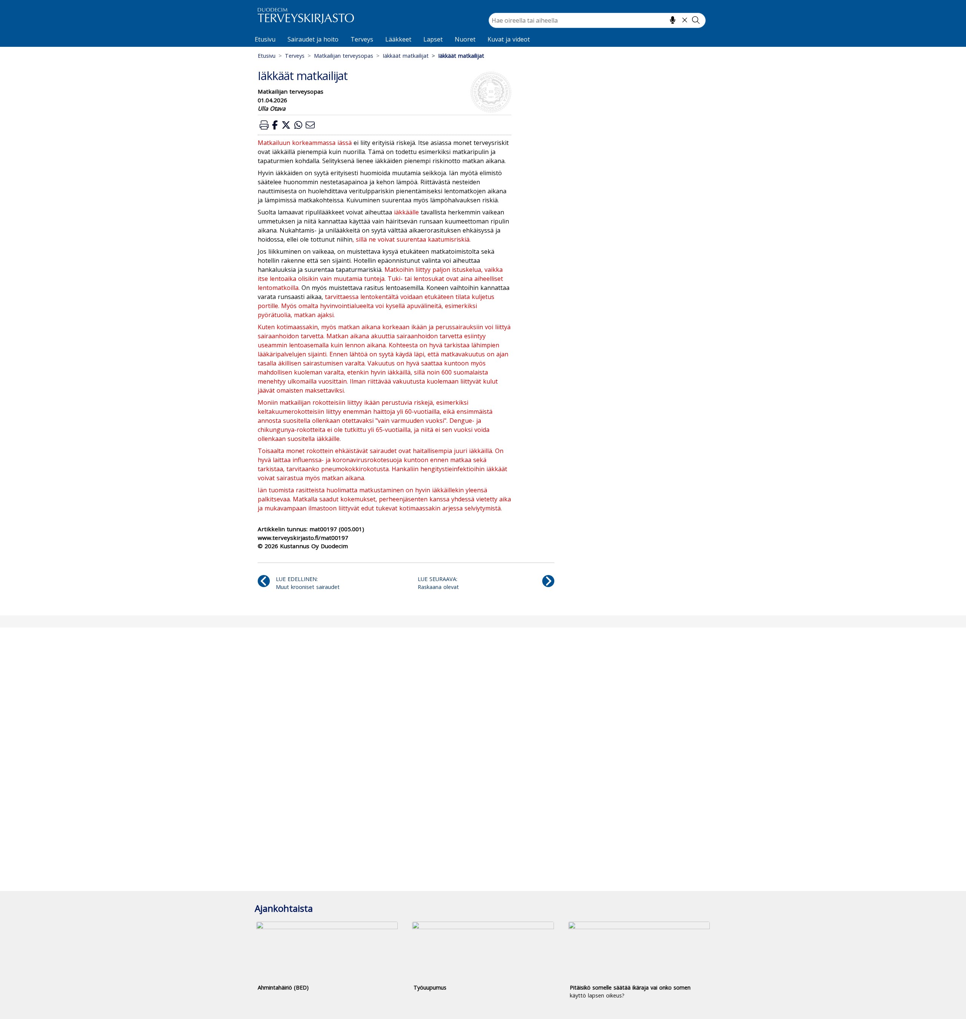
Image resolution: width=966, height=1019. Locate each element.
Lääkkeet (398, 39)
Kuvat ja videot (509, 39)
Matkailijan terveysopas (343, 55)
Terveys (362, 39)
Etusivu (265, 39)
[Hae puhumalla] (672, 20)
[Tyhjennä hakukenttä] (685, 20)
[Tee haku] (696, 20)
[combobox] (597, 20)
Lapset (433, 39)
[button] (264, 125)
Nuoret (465, 39)
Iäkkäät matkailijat (406, 55)
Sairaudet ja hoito (313, 39)
